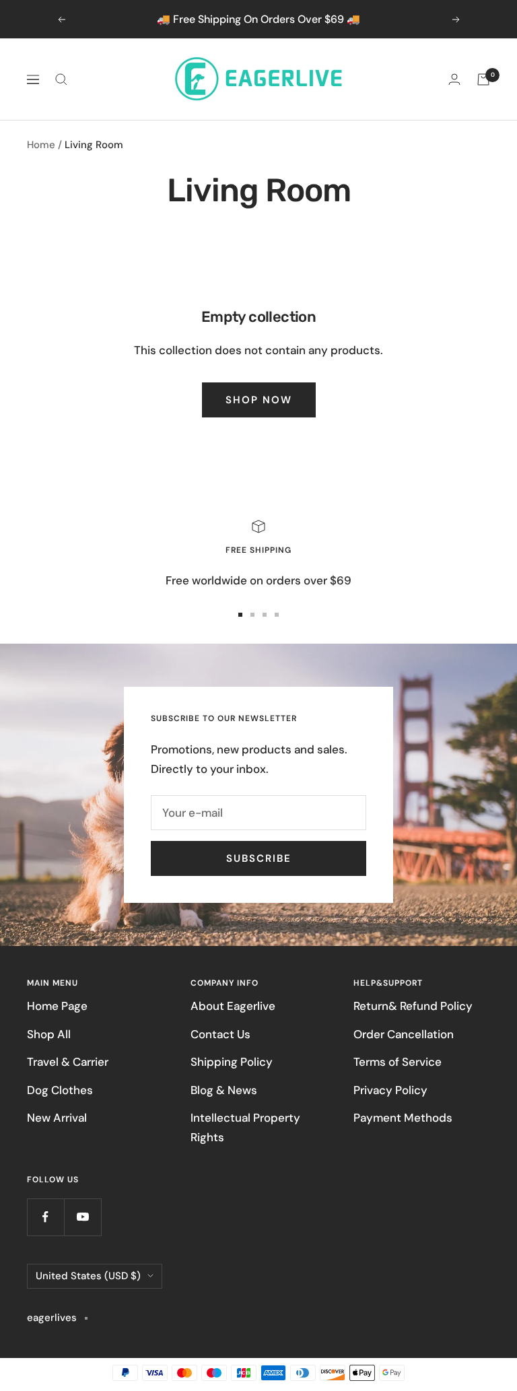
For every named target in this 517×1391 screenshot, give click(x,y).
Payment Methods (402, 1117)
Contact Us (220, 1034)
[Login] (454, 79)
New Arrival (57, 1117)
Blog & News (224, 1090)
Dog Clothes (60, 1090)
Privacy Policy (390, 1090)
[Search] (61, 79)
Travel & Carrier (67, 1061)
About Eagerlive (233, 1005)
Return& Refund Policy (413, 1005)
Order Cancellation (403, 1034)
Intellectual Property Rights (245, 1127)
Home (41, 144)
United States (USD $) (88, 1276)
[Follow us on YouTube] (82, 1216)
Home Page (57, 1005)
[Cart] (483, 79)
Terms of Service (397, 1061)
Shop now (259, 400)
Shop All (49, 1034)
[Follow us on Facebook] (45, 1216)
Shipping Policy (232, 1061)
